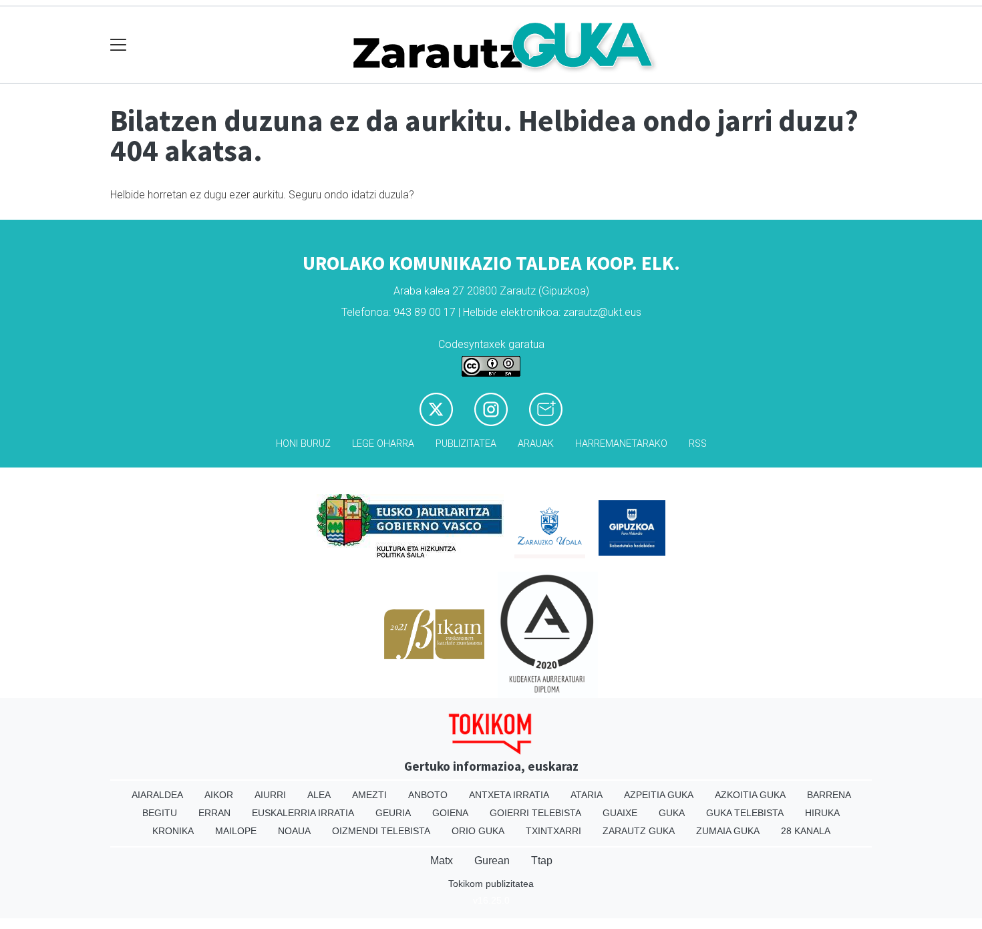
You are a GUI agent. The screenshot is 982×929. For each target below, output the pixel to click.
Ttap (541, 860)
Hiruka (822, 812)
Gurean (492, 860)
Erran (214, 812)
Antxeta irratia (509, 794)
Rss (698, 443)
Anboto (428, 794)
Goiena (450, 812)
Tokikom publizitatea (491, 883)
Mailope (236, 830)
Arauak (536, 443)
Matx (441, 860)
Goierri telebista (535, 812)
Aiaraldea (157, 794)
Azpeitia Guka (658, 794)
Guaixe (620, 812)
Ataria (586, 794)
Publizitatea (466, 443)
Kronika (173, 830)
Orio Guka (478, 830)
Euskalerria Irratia (303, 812)
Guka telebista (745, 812)
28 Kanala (805, 830)
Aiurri (270, 794)
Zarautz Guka (639, 830)
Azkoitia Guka (750, 794)
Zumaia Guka (728, 830)
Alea (319, 794)
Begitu (159, 812)
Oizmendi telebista (381, 830)
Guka (672, 812)
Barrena (829, 794)
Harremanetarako (621, 443)
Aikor (218, 794)
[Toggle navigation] (118, 45)
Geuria (393, 812)
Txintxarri (553, 830)
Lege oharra (383, 443)
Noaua (294, 830)
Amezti (369, 794)
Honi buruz (303, 443)
